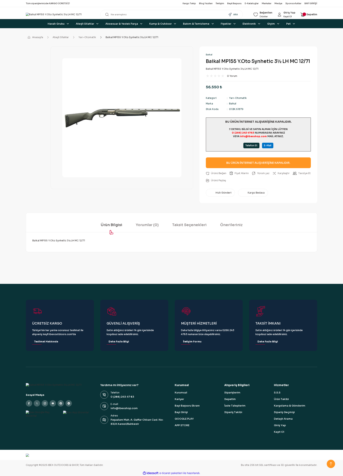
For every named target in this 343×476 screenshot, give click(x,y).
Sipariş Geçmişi (284, 412)
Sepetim (230, 399)
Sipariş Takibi (233, 412)
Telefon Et (251, 145)
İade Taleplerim (235, 405)
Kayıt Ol (279, 432)
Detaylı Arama (283, 418)
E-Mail (267, 145)
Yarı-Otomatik (238, 97)
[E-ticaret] (171, 473)
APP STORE (182, 425)
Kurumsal (181, 392)
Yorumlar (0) (147, 225)
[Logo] (60, 14)
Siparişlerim (232, 392)
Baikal (209, 54)
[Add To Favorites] (216, 173)
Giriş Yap (280, 425)
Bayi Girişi (181, 412)
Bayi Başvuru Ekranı (187, 405)
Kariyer (179, 399)
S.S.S (277, 392)
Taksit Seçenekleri (189, 225)
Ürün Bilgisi (111, 225)
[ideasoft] (151, 473)
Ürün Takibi (281, 399)
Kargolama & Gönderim (289, 405)
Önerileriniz (231, 225)
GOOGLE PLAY (184, 418)
